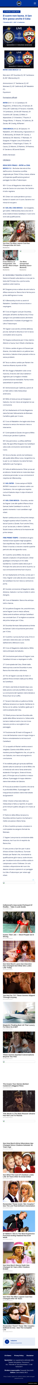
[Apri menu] (35, 3)
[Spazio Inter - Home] (19, 3)
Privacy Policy (19, 1355)
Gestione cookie (32, 1383)
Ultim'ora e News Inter (11, 11)
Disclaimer (30, 1355)
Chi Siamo (7, 1355)
